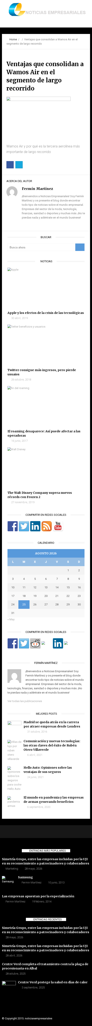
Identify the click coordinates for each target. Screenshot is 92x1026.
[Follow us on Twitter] (24, 526)
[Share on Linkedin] (58, 643)
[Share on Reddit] (35, 643)
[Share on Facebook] (12, 643)
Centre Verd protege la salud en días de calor (53, 982)
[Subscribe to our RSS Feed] (47, 526)
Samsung (25, 877)
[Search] (80, 247)
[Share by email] (69, 646)
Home (13, 39)
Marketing (12, 868)
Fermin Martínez (32, 882)
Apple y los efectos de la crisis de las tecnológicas (45, 313)
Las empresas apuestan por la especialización (38, 896)
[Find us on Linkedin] (35, 526)
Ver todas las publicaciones (24, 701)
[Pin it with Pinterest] (47, 646)
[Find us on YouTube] (58, 526)
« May (11, 619)
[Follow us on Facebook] (12, 526)
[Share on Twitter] (24, 643)
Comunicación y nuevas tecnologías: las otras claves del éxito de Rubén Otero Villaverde (52, 745)
